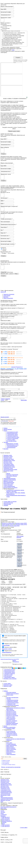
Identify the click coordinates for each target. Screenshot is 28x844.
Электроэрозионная (5, 793)
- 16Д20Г (10, 581)
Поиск (2, 813)
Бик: (2, 230)
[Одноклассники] (14, 668)
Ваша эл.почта (4, 314)
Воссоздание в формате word (10, 38)
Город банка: (4, 227)
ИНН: (2, 200)
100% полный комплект (20, 537)
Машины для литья (5, 800)
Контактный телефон (6, 12)
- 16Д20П (3, 582)
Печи (2, 801)
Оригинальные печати (19, 553)
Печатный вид (5, 29)
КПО (2, 796)
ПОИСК (3, 389)
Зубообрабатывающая (6, 791)
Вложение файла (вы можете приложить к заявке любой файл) (13, 52)
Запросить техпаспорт (8, 294)
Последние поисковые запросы (8, 764)
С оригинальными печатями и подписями (13, 35)
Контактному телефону (7, 648)
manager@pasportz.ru (17, 367)
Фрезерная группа (5, 780)
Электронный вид (6, 26)
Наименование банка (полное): (9, 224)
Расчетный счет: (5, 235)
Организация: (4, 198)
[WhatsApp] (22, 668)
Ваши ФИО (3, 9)
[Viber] (20, 668)
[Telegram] (17, 668)
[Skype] (25, 668)
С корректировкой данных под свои (12, 37)
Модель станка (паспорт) (7, 6)
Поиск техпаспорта (8, 298)
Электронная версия (19, 544)
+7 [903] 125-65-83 (5, 825)
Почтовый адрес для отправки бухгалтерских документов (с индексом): (12, 212)
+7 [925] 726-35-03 (5, 818)
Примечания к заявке (6, 17)
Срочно (4, 250)
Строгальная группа (5, 789)
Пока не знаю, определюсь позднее (11, 47)
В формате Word (19, 560)
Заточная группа (5, 786)
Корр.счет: (4, 232)
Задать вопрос (6, 295)
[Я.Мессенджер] (15, 668)
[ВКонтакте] (12, 668)
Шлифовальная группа (6, 784)
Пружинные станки (5, 795)
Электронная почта (6, 14)
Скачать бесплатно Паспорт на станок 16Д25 (10, 659)
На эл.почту (11, 253)
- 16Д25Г (10, 582)
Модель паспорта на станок (8, 316)
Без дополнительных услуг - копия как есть (14, 32)
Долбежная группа (5, 788)
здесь (13, 49)
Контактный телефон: (6, 241)
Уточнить (19, 539)
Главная (3, 398)
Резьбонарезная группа (6, 792)
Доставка (3, 812)
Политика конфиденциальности (8, 806)
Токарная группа (5, 779)
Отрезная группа (5, 782)
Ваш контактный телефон (7, 313)
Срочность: (3, 247)
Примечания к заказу (6, 174)
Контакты (5, 296)
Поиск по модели (5, 761)
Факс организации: (5, 221)
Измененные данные (19, 556)
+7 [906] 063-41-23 (5, 817)
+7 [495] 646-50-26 (5, 826)
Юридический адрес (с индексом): (9, 206)
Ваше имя (3, 311)
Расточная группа (5, 787)
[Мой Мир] (23, 668)
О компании (4, 814)
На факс (4, 253)
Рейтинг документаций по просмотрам (10, 767)
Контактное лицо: (5, 238)
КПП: (2, 203)
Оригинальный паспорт (19, 550)
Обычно (4, 249)
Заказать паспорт (5, 417)
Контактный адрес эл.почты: (8, 244)
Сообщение (4, 337)
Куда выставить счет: (6, 251)
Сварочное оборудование (7, 799)
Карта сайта (3, 808)
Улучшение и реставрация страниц (12, 34)
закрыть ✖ (3, 291)
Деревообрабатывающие (7, 797)
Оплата (2, 810)
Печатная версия (19, 547)
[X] (19, 668)
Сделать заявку (23, 827)
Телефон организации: (6, 218)
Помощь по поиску (6, 760)
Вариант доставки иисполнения (5, 23)
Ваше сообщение (5, 147)
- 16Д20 (3, 581)
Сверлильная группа (6, 783)
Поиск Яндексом (5, 763)
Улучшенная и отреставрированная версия (19, 564)
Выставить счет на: (5, 192)
